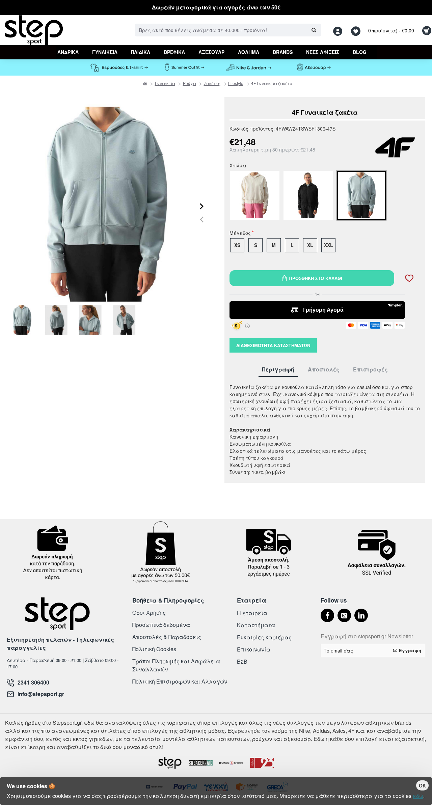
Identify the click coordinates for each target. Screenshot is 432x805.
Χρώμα (238, 166)
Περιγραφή (278, 369)
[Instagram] (344, 615)
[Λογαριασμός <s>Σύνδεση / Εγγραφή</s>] (339, 30)
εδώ (418, 796)
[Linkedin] (361, 615)
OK (422, 785)
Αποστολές (324, 369)
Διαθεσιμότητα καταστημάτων (273, 345)
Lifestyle (235, 83)
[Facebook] (327, 615)
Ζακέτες (212, 83)
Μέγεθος (240, 233)
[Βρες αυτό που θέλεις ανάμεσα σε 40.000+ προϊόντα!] (313, 30)
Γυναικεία (165, 83)
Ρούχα (189, 83)
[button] (202, 219)
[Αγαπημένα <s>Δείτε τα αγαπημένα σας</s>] (357, 30)
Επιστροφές (370, 369)
